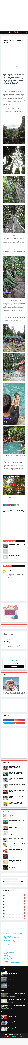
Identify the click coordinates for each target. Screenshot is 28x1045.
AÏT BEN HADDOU (7, 956)
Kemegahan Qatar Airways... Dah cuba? (15, 977)
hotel (16, 881)
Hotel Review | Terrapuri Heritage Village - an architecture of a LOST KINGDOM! (16, 994)
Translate (12, 642)
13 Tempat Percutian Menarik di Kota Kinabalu (17, 545)
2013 (14, 913)
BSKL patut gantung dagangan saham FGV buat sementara (13, 963)
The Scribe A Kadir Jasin (9, 949)
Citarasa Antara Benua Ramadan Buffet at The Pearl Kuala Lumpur (13, 946)
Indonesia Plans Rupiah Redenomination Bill (14, 827)
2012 (14, 915)
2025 (14, 895)
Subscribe (14, 666)
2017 (14, 907)
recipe (9, 883)
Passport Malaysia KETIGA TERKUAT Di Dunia (17, 855)
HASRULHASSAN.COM (9, 940)
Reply (8, 577)
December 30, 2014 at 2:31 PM (12, 572)
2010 (14, 918)
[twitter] (8, 723)
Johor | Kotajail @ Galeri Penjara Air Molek (16, 779)
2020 (14, 903)
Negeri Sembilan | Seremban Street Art (15, 983)
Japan (4, 878)
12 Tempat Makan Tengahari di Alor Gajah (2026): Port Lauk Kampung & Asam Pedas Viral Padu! (13, 933)
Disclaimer (16, 1034)
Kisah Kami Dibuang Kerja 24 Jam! (16, 849)
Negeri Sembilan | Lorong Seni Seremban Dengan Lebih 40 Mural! (16, 773)
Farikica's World (7, 955)
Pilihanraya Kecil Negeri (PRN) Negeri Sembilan (16, 791)
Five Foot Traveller (8, 958)
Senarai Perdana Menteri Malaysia (16, 838)
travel (7, 37)
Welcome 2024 (7, 953)
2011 (14, 916)
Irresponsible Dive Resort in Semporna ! (17, 550)
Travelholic (6, 931)
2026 (14, 894)
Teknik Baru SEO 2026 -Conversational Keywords (11, 938)
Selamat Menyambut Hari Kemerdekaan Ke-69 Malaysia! (15, 767)
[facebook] (8, 720)
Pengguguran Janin (13, 815)
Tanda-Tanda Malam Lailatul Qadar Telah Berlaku (12, 942)
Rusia (12, 878)
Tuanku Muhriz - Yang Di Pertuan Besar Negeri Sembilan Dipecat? (16, 803)
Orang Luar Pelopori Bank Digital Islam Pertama (13, 950)
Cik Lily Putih (9, 570)
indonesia (21, 881)
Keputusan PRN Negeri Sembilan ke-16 (17, 784)
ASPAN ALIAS (7, 961)
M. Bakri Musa (7, 928)
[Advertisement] (14, 15)
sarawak (17, 883)
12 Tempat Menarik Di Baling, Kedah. (16, 820)
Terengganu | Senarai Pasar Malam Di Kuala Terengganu (17, 844)
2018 (14, 906)
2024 (14, 897)
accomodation (6, 881)
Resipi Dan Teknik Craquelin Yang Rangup (16, 797)
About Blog (11, 1034)
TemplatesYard (13, 1036)
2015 (14, 910)
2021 (14, 901)
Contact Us (21, 1034)
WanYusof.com (7, 936)
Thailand (16, 878)
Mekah (8, 878)
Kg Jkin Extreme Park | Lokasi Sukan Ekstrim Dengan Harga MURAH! (16, 972)
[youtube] (19, 723)
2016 (14, 909)
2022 (14, 900)
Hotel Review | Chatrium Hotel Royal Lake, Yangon (16, 1006)
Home (4, 37)
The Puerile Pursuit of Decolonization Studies (13, 929)
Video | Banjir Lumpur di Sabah (15, 555)
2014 (14, 912)
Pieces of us (6, 959)
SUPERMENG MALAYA (9, 952)
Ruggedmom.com (7, 66)
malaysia (5, 883)
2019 (14, 904)
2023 (14, 898)
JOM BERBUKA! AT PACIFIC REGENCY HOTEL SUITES (16, 866)
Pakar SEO (22, 1036)
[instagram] (19, 720)
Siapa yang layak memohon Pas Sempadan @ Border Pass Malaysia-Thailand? (16, 833)
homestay (12, 881)
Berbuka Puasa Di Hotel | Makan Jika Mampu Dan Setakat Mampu (16, 861)
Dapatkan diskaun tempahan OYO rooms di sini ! (16, 1000)
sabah (6, 501)
